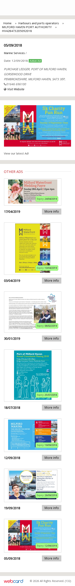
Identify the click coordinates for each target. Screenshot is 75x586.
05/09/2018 (13, 45)
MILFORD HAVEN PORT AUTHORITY (27, 27)
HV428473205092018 (17, 31)
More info (51, 211)
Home (7, 23)
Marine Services (14, 53)
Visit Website (15, 89)
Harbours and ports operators (38, 23)
